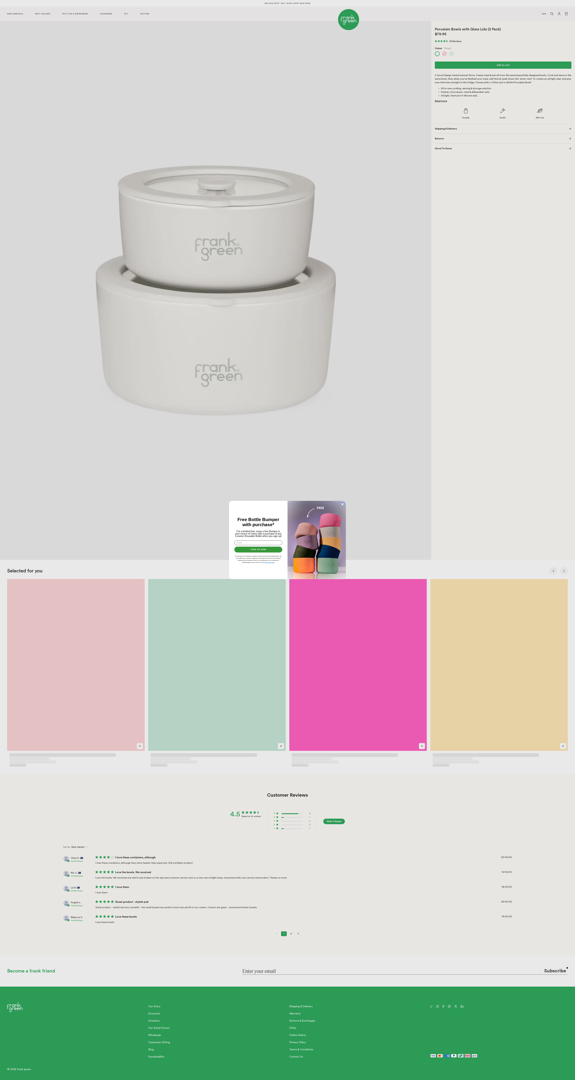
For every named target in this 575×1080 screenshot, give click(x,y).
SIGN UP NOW (258, 549)
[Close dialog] (342, 504)
